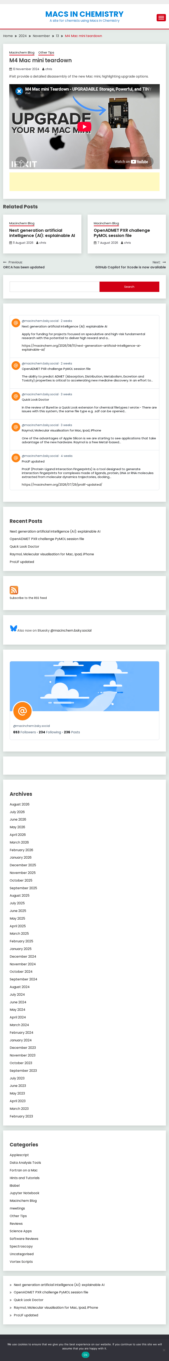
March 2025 (19, 933)
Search (129, 287)
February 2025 (21, 941)
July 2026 (17, 812)
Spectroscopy (21, 1246)
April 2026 (18, 834)
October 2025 (21, 880)
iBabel (15, 1185)
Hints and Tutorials (25, 1178)
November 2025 (23, 872)
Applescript (19, 1155)
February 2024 (21, 1032)
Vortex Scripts (21, 1261)
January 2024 (21, 1040)
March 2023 (19, 1108)
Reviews (16, 1223)
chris (48, 69)
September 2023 (23, 1070)
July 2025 (17, 903)
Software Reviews (24, 1238)
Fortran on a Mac (24, 1170)
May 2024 (17, 1009)
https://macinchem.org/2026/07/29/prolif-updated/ (62, 484)
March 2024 (19, 1025)
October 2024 (21, 971)
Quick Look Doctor (24, 546)
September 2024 (23, 979)
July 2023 (17, 1078)
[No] (164, 1350)
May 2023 (17, 1093)
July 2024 (17, 994)
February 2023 (21, 1116)
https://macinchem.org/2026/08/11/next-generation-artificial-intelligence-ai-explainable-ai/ (81, 347)
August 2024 (20, 987)
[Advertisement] (84, 181)
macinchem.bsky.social (31, 726)
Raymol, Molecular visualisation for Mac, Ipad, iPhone (52, 554)
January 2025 (21, 948)
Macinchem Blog (21, 52)
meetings (17, 1208)
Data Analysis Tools (25, 1162)
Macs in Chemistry (84, 14)
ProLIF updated (22, 561)
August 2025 (19, 895)
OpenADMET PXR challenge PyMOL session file (122, 232)
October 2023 (21, 1063)
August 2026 (19, 804)
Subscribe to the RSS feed (28, 598)
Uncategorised (22, 1254)
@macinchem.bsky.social (71, 630)
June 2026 (18, 819)
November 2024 (23, 964)
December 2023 (23, 1047)
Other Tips (46, 52)
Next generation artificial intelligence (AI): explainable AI (42, 232)
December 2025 (23, 865)
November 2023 (22, 1055)
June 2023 (18, 1085)
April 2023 (18, 1101)
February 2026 (21, 850)
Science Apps (21, 1231)
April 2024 (18, 1017)
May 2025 (17, 918)
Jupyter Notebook (24, 1193)
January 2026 (21, 857)
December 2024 (23, 956)
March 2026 (19, 842)
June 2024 (18, 1002)
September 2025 (23, 888)
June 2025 (18, 910)
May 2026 (17, 827)
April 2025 (18, 926)
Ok (85, 1354)
